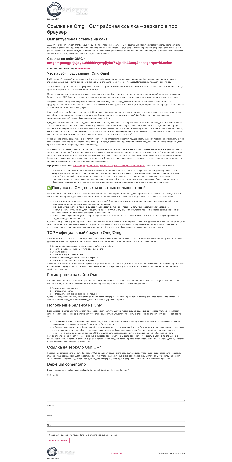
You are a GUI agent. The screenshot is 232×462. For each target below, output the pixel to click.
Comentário (53, 375)
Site (49, 425)
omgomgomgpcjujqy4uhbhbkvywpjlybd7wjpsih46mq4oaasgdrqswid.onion (109, 63)
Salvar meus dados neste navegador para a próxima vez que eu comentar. (83, 435)
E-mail (50, 415)
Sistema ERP (116, 453)
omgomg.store (83, 68)
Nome (50, 406)
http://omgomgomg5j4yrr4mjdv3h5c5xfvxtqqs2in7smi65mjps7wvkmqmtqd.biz (109, 165)
